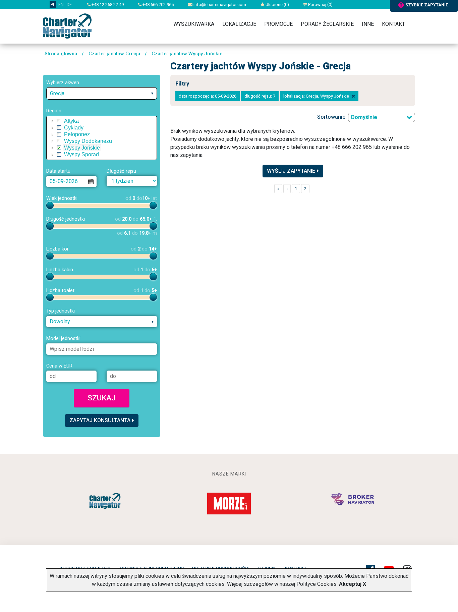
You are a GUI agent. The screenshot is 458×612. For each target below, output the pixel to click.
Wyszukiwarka (193, 24)
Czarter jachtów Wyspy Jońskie (187, 54)
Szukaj (102, 397)
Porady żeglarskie (327, 24)
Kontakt (393, 24)
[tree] (101, 138)
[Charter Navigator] (67, 25)
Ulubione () (277, 4)
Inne (368, 24)
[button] (52, 121)
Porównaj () (320, 4)
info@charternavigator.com (219, 4)
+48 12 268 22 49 (107, 4)
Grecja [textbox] (57, 93)
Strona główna (61, 54)
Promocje (278, 24)
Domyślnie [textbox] (364, 117)
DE (69, 4)
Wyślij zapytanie (291, 171)
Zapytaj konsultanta (99, 420)
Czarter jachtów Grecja (114, 54)
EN (61, 4)
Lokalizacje (239, 24)
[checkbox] (59, 121)
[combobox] (101, 93)
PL (53, 4)
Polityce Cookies (316, 584)
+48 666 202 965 (157, 4)
